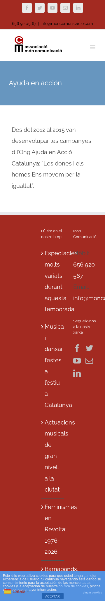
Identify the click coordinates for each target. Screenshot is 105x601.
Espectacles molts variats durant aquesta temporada (53, 281)
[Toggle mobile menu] (93, 47)
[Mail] (89, 360)
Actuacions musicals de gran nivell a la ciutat (53, 456)
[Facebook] (77, 348)
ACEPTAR (52, 596)
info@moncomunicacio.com (67, 23)
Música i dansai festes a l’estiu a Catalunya (53, 366)
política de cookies (73, 586)
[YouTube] (77, 360)
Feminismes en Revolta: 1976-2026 (53, 529)
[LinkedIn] (77, 373)
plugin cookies (92, 592)
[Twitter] (89, 348)
